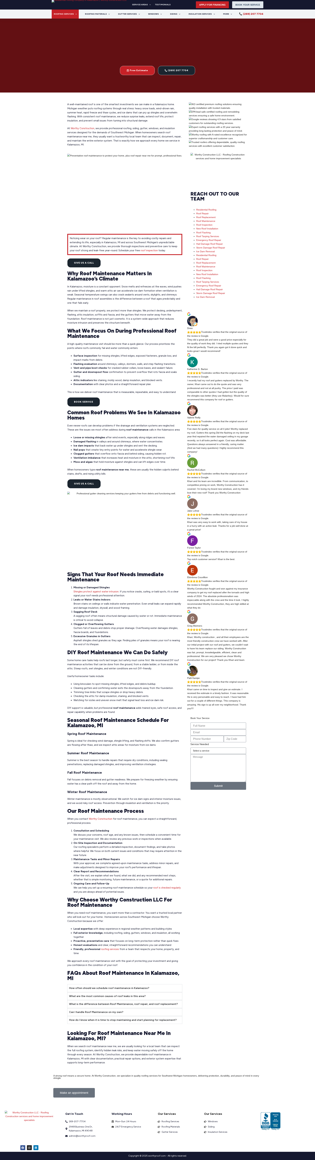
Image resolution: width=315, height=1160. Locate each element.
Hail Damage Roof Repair (209, 244)
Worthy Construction (82, 128)
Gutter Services (127, 14)
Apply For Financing (212, 4)
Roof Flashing (203, 232)
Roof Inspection (204, 224)
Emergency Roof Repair (208, 240)
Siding (173, 14)
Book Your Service (247, 4)
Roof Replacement (206, 217)
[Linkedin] (35, 1147)
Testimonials (163, 4)
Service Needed (199, 744)
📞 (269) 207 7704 (251, 13)
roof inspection (149, 250)
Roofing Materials (96, 14)
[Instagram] (29, 1147)
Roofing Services (64, 14)
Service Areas (140, 4)
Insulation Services (200, 14)
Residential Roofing (206, 209)
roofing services (110, 949)
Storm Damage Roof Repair (210, 247)
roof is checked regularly (167, 887)
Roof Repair (202, 213)
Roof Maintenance (205, 221)
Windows (153, 14)
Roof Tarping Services (207, 236)
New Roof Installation (207, 228)
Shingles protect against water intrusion (96, 591)
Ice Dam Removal (205, 251)
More (226, 14)
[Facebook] (22, 1147)
